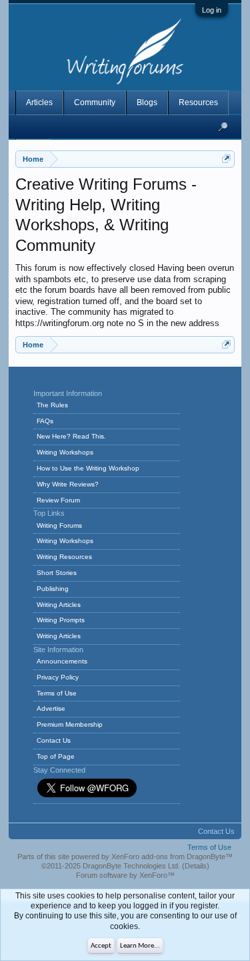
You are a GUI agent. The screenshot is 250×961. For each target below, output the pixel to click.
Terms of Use (57, 693)
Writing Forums (59, 525)
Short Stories (57, 572)
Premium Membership (70, 724)
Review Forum (58, 500)
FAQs (45, 421)
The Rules (52, 405)
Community (94, 102)
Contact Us (54, 740)
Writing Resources (64, 556)
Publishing (53, 588)
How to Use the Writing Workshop (88, 468)
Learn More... (140, 946)
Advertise (51, 708)
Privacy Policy (58, 677)
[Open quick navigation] (226, 158)
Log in (211, 10)
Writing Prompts (61, 620)
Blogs (147, 102)
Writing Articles (59, 604)
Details (196, 866)
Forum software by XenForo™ (125, 875)
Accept (101, 946)
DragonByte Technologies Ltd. (131, 866)
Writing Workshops (65, 452)
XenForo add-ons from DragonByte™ (172, 857)
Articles (39, 102)
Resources (198, 102)
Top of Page (56, 756)
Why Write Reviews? (68, 484)
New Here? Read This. (71, 436)
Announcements (62, 661)
